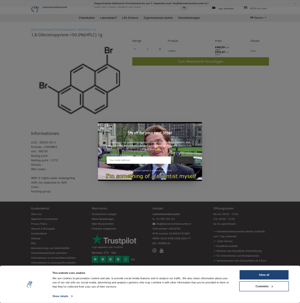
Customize (262, 286)
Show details (60, 296)
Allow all (264, 274)
